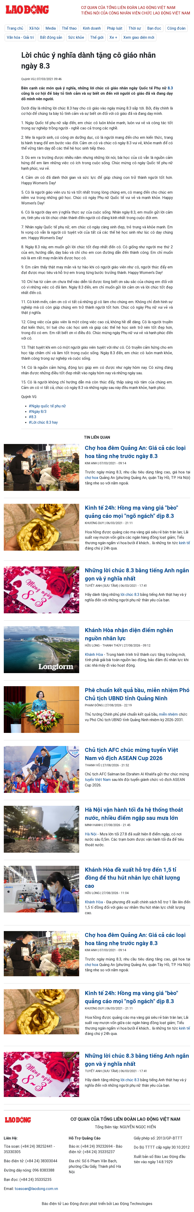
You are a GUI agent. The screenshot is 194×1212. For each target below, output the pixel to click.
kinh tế (184, 543)
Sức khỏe (76, 37)
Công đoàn (176, 28)
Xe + (113, 37)
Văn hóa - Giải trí (20, 37)
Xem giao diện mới (138, 37)
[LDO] (41, 468)
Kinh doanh (92, 28)
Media (50, 28)
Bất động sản (51, 37)
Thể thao (69, 28)
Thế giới (96, 37)
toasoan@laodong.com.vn (36, 1188)
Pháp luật (114, 28)
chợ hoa (92, 477)
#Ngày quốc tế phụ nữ (47, 406)
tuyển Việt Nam (98, 779)
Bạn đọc (154, 28)
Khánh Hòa (94, 654)
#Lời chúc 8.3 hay (43, 422)
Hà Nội (90, 834)
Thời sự (134, 28)
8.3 (169, 88)
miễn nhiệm (168, 714)
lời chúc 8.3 (129, 594)
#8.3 (32, 417)
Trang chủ (15, 28)
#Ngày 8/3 (37, 411)
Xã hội (34, 28)
